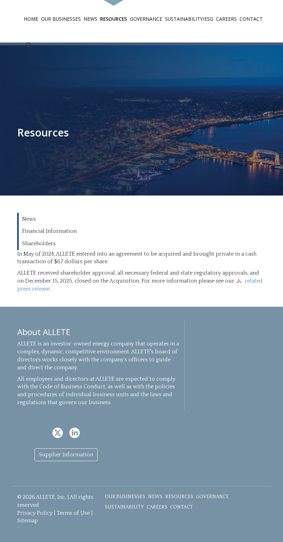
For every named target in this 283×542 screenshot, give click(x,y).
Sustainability (124, 507)
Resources (113, 19)
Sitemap (27, 520)
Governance (146, 19)
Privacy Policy (34, 513)
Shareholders (39, 243)
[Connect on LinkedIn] (74, 432)
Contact (251, 19)
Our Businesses (61, 19)
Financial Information (49, 231)
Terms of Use (73, 513)
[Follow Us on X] (58, 432)
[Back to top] (270, 529)
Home (31, 19)
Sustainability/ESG (189, 19)
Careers (226, 19)
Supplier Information (66, 454)
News (90, 19)
